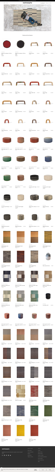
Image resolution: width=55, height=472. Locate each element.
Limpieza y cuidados (40, 455)
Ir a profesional (42, 2)
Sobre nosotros (30, 450)
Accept (43, 469)
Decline (50, 469)
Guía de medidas (40, 458)
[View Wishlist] (49, 3)
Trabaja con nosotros (30, 456)
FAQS (38, 461)
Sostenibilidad (29, 455)
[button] (4, 3)
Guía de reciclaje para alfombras (42, 456)
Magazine (29, 453)
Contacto (39, 450)
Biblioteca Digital (40, 453)
